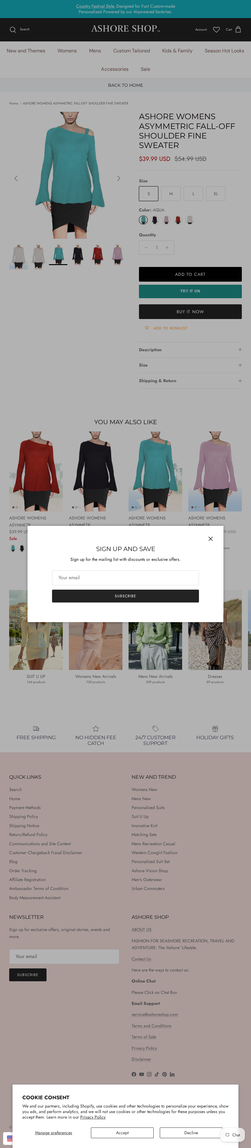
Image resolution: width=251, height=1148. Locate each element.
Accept (122, 1133)
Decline (191, 1133)
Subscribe (125, 596)
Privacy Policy (93, 1117)
